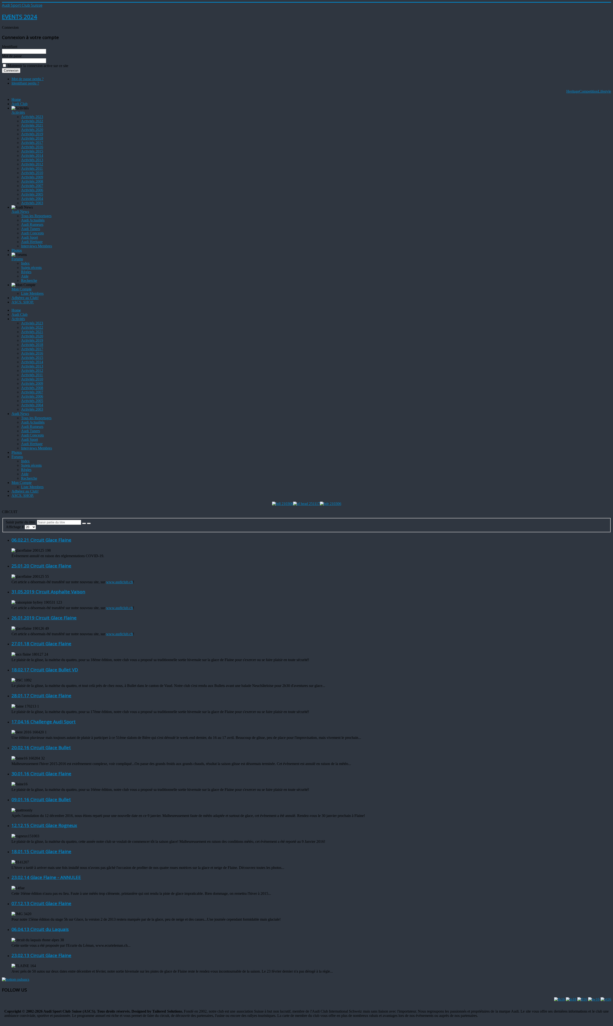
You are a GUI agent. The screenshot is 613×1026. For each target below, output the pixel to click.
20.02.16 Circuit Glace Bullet (41, 747)
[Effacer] (89, 523)
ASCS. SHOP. (22, 302)
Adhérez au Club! (25, 298)
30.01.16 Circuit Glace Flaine (41, 774)
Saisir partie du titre (21, 522)
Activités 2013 (32, 160)
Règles (26, 272)
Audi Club (19, 104)
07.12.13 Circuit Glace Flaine (41, 903)
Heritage (572, 91)
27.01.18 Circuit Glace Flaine (41, 643)
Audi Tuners (30, 229)
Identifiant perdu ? (25, 83)
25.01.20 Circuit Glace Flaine (41, 566)
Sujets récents (31, 268)
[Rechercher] (84, 523)
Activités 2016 (32, 147)
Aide (24, 276)
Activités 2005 (32, 194)
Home (16, 99)
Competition (588, 91)
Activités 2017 (32, 143)
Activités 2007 (32, 186)
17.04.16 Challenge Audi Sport (43, 722)
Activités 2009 (32, 177)
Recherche (29, 280)
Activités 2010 (32, 173)
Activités (18, 112)
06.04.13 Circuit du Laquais (40, 929)
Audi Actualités (33, 220)
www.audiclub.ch (119, 582)
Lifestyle (604, 91)
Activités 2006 (32, 190)
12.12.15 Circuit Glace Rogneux (44, 825)
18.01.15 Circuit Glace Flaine (41, 851)
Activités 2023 (32, 117)
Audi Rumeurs (32, 224)
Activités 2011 (32, 168)
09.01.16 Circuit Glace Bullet (41, 799)
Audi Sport (29, 237)
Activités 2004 (32, 199)
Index (25, 263)
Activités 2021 (32, 125)
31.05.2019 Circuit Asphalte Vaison (48, 592)
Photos (16, 250)
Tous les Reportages (36, 216)
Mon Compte (21, 289)
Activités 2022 (32, 121)
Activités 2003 (32, 203)
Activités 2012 (32, 164)
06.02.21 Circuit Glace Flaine (41, 540)
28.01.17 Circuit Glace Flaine (41, 695)
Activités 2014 (32, 155)
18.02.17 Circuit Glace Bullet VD (44, 670)
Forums (17, 259)
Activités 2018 (32, 138)
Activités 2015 (32, 151)
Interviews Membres (36, 246)
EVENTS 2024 (19, 17)
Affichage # (15, 527)
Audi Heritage (32, 242)
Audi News (20, 212)
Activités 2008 (32, 181)
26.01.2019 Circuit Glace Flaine (44, 618)
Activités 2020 (32, 130)
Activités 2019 (32, 134)
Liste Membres (32, 293)
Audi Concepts (32, 233)
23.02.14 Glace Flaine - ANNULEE (46, 877)
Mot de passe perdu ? (27, 79)
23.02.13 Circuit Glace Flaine (41, 955)
